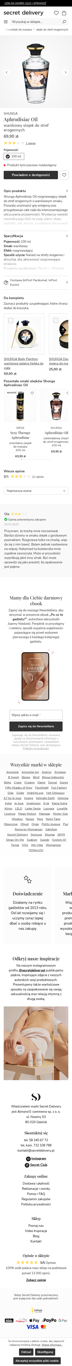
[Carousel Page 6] (34, 459)
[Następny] (65, 71)
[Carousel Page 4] (29, 459)
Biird (36, 777)
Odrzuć (26, 1352)
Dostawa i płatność (36, 1183)
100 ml (16, 156)
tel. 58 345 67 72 (36, 1140)
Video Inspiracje (36, 1231)
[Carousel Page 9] (42, 459)
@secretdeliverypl (32, 970)
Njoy (40, 819)
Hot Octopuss (55, 793)
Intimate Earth (45, 798)
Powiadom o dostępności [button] (31, 175)
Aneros (47, 772)
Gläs (11, 793)
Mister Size (60, 814)
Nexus (30, 819)
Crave (18, 783)
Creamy (29, 783)
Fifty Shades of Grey (18, 788)
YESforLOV (36, 850)
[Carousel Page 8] (39, 459)
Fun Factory (59, 788)
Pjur (65, 824)
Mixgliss (17, 819)
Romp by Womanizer (29, 829)
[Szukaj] (64, 21)
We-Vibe (37, 845)
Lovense (10, 814)
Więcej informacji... (52, 1345)
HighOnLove (35, 793)
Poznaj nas (36, 1226)
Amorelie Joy (30, 772)
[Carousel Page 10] (45, 459)
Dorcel (52, 783)
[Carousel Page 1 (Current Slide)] (21, 459)
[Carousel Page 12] (50, 459)
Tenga (15, 845)
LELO (18, 809)
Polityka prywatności (36, 1204)
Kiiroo (8, 809)
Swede (44, 840)
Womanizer (53, 845)
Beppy (26, 777)
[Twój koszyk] (66, 13)
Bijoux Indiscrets (53, 777)
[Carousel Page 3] (27, 459)
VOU (25, 845)
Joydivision (33, 803)
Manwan (44, 814)
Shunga (11, 113)
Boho (7, 783)
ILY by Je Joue (12, 798)
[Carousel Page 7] (37, 459)
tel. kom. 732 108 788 (36, 1145)
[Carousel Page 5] (32, 459)
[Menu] (6, 22)
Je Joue (19, 803)
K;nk (46, 803)
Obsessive (11, 824)
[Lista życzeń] (56, 13)
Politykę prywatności (36, 748)
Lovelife (62, 809)
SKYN (61, 835)
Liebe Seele (33, 809)
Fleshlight (42, 788)
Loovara (49, 809)
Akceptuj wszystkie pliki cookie (37, 1361)
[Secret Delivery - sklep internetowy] (28, 13)
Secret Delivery (17, 835)
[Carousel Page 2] (24, 459)
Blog (36, 1236)
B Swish (13, 777)
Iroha (8, 803)
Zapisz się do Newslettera (36, 726)
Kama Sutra (59, 803)
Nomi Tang (53, 819)
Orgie (35, 824)
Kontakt (36, 1241)
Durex (64, 783)
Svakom (32, 840)
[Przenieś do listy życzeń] (64, 175)
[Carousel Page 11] (47, 459)
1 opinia (30, 143)
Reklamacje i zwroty (36, 1189)
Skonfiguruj (45, 1352)
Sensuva (36, 835)
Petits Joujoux (51, 824)
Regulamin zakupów (36, 1199)
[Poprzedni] (6, 71)
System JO (59, 840)
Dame (41, 783)
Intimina (63, 798)
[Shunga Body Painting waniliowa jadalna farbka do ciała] (24, 333)
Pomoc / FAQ (36, 1194)
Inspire (28, 798)
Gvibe (20, 793)
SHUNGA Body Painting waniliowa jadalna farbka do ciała (23, 363)
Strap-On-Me (15, 840)
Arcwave (60, 772)
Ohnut (24, 824)
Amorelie (12, 772)
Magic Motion (27, 814)
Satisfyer (51, 829)
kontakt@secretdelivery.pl (36, 1150)
